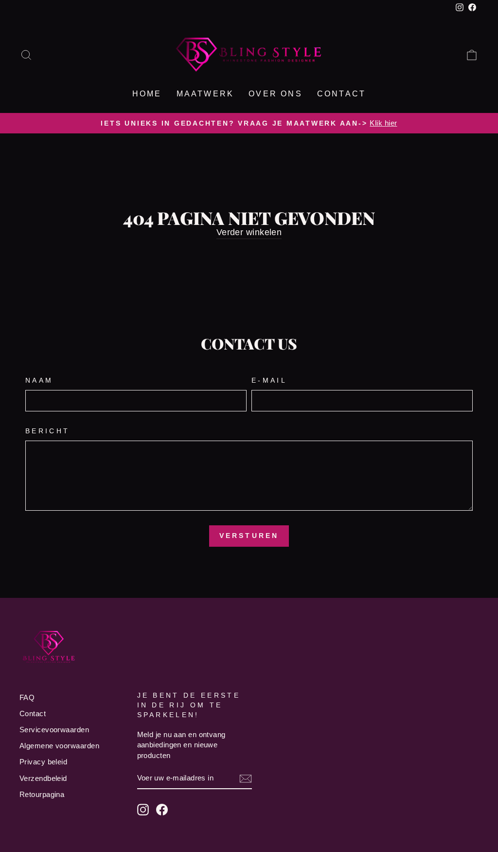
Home (147, 94)
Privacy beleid (43, 762)
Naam (39, 380)
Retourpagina (41, 794)
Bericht (47, 431)
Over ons (275, 94)
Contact (341, 94)
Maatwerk (205, 94)
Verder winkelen (249, 232)
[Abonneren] (245, 778)
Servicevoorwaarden (54, 729)
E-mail (269, 380)
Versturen (249, 535)
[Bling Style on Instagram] (143, 809)
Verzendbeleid (43, 778)
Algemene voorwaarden (59, 745)
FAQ (27, 697)
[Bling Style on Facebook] (162, 809)
